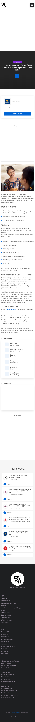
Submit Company (7, 698)
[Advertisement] (17, 25)
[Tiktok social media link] (19, 716)
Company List (5, 644)
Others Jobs (5, 641)
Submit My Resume (7, 681)
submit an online (11, 309)
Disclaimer (6, 617)
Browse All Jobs (6, 632)
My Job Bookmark (7, 674)
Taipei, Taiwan (14, 357)
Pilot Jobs (4, 634)
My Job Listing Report (8, 690)
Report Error (7, 613)
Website (8, 108)
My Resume (5, 679)
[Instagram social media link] (7, 716)
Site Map (6, 622)
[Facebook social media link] (3, 716)
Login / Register (6, 663)
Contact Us (6, 600)
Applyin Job (5, 651)
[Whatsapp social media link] (27, 716)
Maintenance (7, 620)
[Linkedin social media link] (23, 716)
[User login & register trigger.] (2, 48)
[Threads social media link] (11, 716)
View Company (17, 113)
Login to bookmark (17, 76)
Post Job (4, 653)
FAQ (4, 610)
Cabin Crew (14, 363)
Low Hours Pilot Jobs (8, 646)
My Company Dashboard (9, 695)
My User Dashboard (7, 665)
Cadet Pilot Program (7, 649)
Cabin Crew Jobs (6, 637)
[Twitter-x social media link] (15, 716)
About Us (6, 598)
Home (5, 596)
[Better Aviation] (3, 5)
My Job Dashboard (7, 688)
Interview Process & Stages (13, 608)
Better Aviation (15, 712)
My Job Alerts (5, 677)
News (5, 605)
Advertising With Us (9, 603)
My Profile (4, 668)
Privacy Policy (7, 615)
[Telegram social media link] (31, 716)
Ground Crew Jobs (7, 639)
